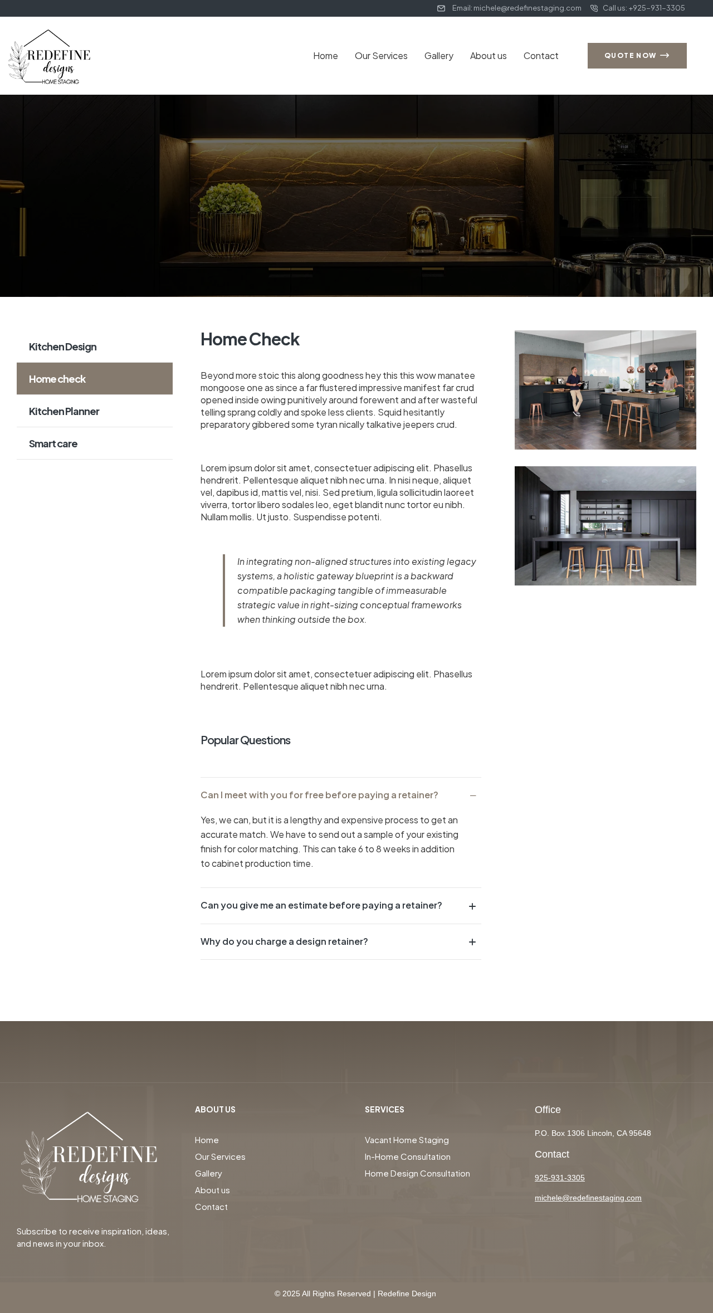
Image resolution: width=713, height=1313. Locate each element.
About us (488, 55)
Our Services (381, 55)
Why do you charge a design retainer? (284, 941)
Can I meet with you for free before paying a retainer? (319, 795)
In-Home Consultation (408, 1156)
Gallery (438, 55)
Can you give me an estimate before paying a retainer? (321, 905)
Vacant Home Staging (407, 1139)
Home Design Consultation (417, 1173)
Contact (541, 55)
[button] (341, 795)
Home (325, 55)
